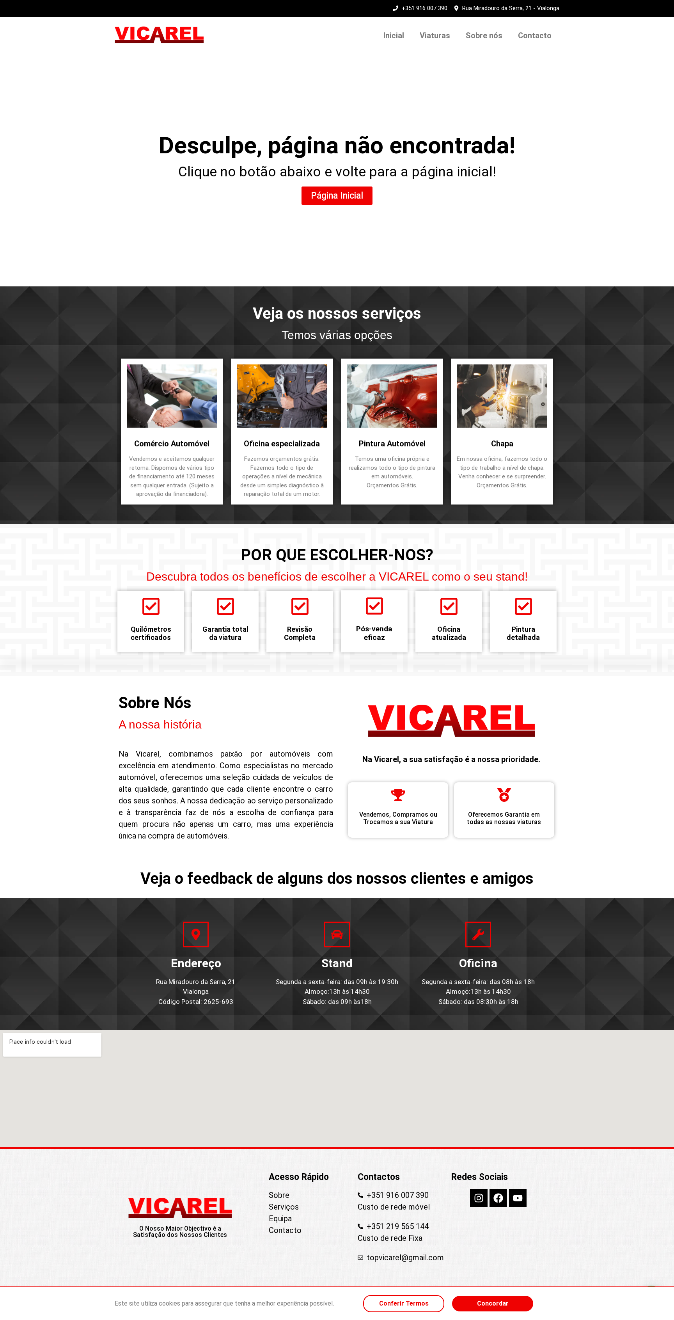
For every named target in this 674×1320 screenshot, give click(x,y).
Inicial (393, 35)
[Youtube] (518, 1198)
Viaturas (435, 35)
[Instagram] (479, 1198)
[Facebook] (498, 1198)
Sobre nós (484, 35)
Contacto (535, 35)
